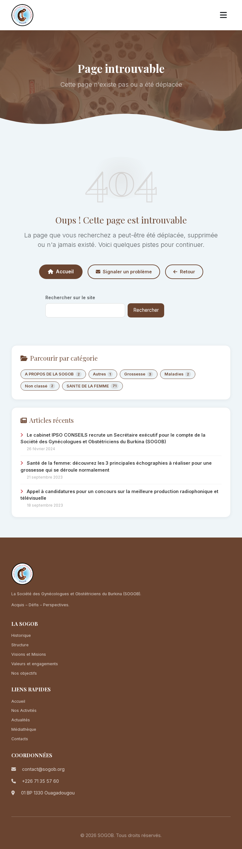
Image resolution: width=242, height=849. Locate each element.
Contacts (19, 738)
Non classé (39, 386)
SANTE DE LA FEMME (91, 386)
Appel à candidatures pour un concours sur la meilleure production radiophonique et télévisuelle (119, 495)
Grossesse (137, 374)
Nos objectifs (24, 673)
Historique (21, 635)
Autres (102, 374)
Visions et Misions (28, 654)
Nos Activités (24, 710)
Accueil (65, 272)
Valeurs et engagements (34, 663)
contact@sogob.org (43, 769)
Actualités (20, 720)
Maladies (176, 374)
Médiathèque (23, 729)
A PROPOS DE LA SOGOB (52, 374)
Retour (187, 271)
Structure (20, 645)
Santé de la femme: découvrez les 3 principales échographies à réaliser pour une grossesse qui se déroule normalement (116, 466)
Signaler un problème (127, 271)
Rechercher (146, 310)
